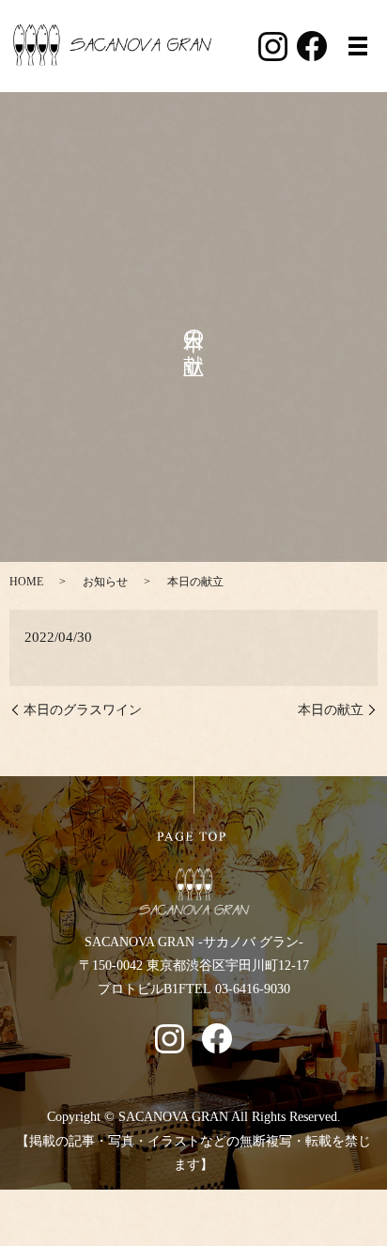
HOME (26, 581)
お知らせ (105, 581)
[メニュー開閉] (357, 46)
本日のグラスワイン (82, 710)
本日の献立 (331, 710)
